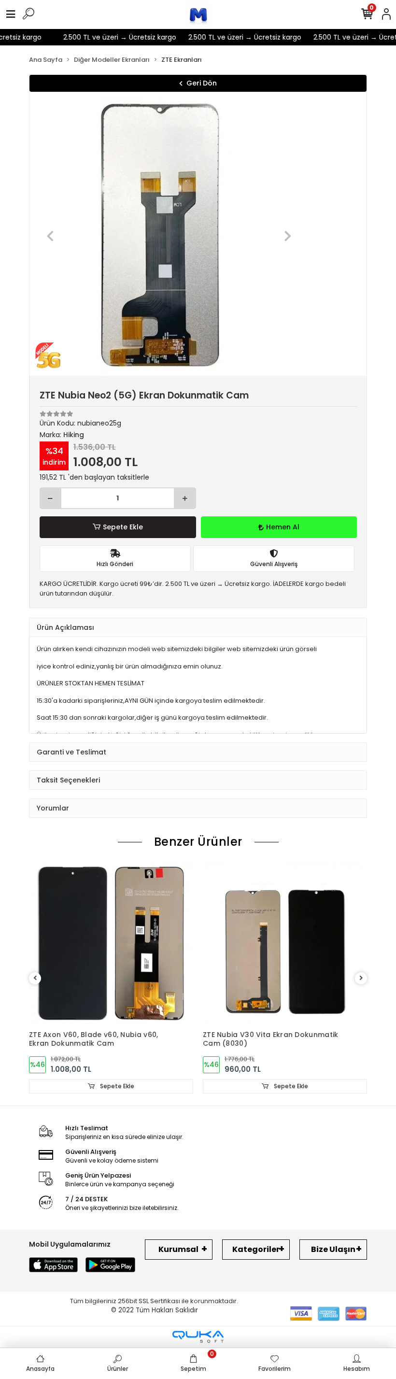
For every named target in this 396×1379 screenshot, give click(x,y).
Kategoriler (256, 1249)
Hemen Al (282, 527)
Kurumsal (178, 1249)
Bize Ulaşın (333, 1249)
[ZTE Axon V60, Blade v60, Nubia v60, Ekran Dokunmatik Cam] (111, 943)
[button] (50, 236)
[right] (361, 978)
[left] (35, 978)
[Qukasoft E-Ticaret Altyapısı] (198, 1337)
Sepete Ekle (123, 527)
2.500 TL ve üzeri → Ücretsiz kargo (110, 37)
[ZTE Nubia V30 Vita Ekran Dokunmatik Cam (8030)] (285, 943)
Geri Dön (201, 83)
